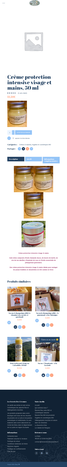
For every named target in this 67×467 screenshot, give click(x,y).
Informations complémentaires (51, 160)
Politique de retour (13, 441)
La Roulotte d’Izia (41, 425)
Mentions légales (13, 446)
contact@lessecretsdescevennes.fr (46, 442)
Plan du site (11, 451)
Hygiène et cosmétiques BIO (41, 145)
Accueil (37, 405)
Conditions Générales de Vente (17, 444)
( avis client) (22, 93)
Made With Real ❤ (13, 464)
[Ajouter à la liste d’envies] (23, 327)
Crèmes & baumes (25, 145)
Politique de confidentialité (16, 449)
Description (13, 159)
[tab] (15, 159)
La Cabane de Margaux (42, 428)
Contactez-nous (12, 436)
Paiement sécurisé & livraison (17, 439)
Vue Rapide (9, 322)
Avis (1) (29, 159)
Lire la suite (43, 375)
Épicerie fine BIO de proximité (45, 415)
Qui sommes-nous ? (41, 408)
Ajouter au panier (23, 132)
